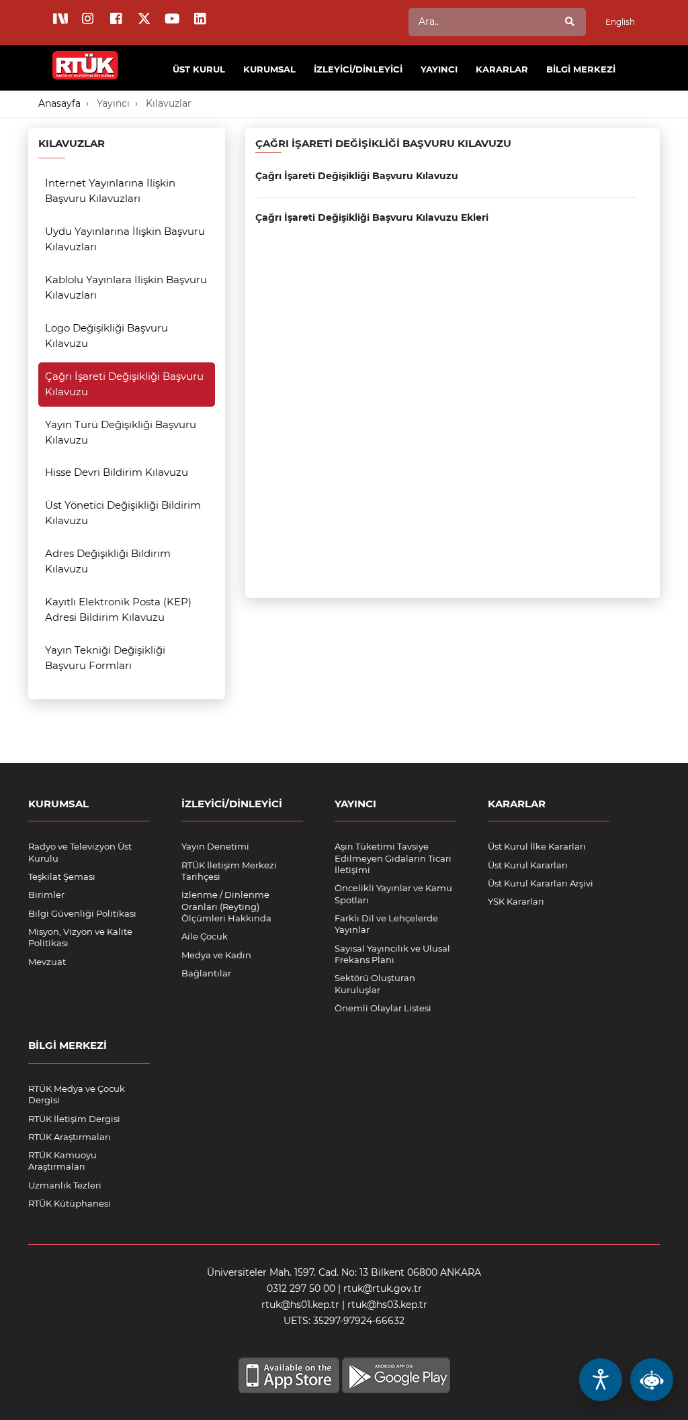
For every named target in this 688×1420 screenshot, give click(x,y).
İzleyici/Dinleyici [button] (358, 69)
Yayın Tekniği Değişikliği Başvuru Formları (105, 658)
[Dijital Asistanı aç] (651, 1379)
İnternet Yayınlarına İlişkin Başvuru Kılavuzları (110, 190)
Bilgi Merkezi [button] (580, 69)
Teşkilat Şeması (61, 876)
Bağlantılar (206, 973)
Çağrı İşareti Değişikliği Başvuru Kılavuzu (124, 384)
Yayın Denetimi (215, 846)
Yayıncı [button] (439, 69)
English (620, 22)
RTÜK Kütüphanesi (69, 1203)
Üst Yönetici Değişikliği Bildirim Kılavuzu (123, 513)
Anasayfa (59, 103)
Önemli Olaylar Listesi (383, 1008)
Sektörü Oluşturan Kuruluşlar (375, 983)
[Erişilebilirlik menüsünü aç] (600, 1379)
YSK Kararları (516, 901)
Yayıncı (113, 103)
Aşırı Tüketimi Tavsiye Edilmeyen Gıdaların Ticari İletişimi (393, 858)
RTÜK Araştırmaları (69, 1136)
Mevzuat (47, 961)
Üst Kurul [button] (199, 69)
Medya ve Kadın (216, 955)
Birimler (46, 894)
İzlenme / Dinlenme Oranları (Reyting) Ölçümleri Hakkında (226, 906)
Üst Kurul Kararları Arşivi (540, 883)
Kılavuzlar (168, 103)
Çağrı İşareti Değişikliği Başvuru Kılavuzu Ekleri (371, 218)
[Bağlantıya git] (86, 58)
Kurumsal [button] (269, 69)
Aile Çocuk (204, 936)
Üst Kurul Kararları (528, 865)
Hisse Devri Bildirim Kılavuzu (116, 472)
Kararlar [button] (502, 69)
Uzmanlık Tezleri (64, 1185)
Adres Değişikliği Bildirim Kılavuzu (108, 561)
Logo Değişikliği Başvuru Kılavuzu (106, 335)
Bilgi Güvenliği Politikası (82, 913)
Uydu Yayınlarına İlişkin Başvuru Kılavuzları (125, 239)
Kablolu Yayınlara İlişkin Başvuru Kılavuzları (126, 287)
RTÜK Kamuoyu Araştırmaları (62, 1161)
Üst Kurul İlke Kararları (537, 846)
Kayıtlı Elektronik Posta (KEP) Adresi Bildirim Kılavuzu (118, 609)
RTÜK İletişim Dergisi (74, 1118)
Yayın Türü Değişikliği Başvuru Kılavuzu (120, 432)
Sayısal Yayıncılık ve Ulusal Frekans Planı (392, 954)
